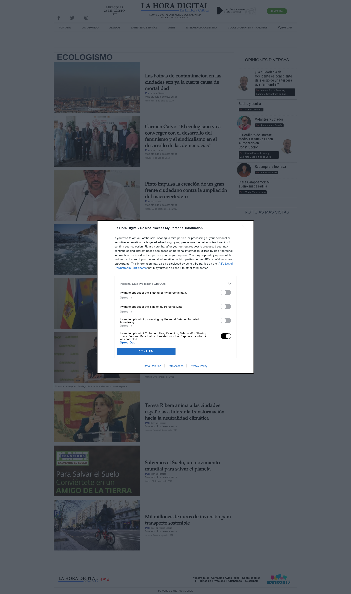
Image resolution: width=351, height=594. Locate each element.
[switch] (226, 292)
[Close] (246, 228)
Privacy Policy (198, 365)
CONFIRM (146, 351)
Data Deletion (152, 365)
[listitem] (175, 283)
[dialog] (175, 297)
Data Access (175, 365)
